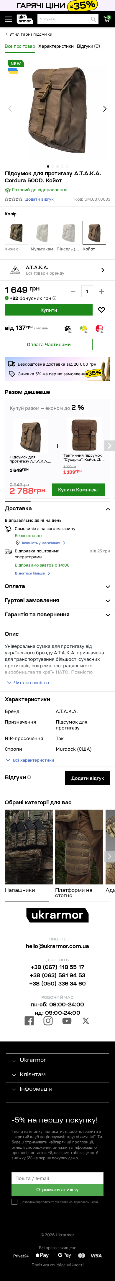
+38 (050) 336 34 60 (57, 984)
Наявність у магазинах (40, 543)
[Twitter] (86, 1022)
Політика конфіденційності (58, 1264)
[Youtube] (67, 1022)
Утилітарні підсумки (30, 34)
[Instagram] (48, 1021)
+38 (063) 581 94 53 (57, 976)
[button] (26, 19)
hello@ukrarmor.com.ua (57, 947)
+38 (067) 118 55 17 (57, 967)
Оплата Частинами (49, 344)
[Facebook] (29, 1021)
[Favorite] (101, 310)
